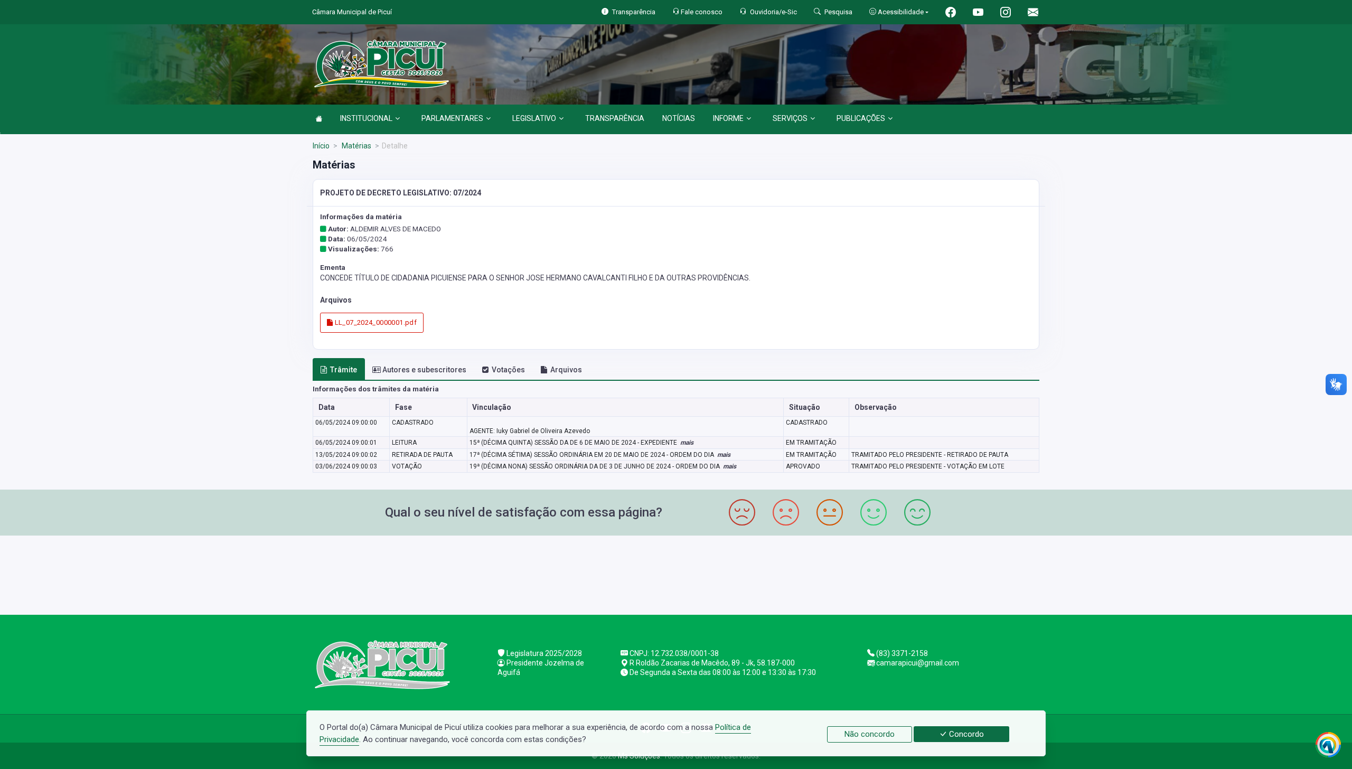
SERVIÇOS (790, 118)
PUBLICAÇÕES (861, 118)
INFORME (728, 118)
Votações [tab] (508, 369)
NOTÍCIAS (678, 118)
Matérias (355, 146)
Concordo (965, 734)
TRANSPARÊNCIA (614, 118)
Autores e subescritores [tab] (424, 369)
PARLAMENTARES (452, 118)
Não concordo (869, 734)
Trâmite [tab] (343, 369)
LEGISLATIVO (534, 118)
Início (321, 146)
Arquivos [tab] (566, 369)
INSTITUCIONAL (366, 118)
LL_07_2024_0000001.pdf (375, 322)
